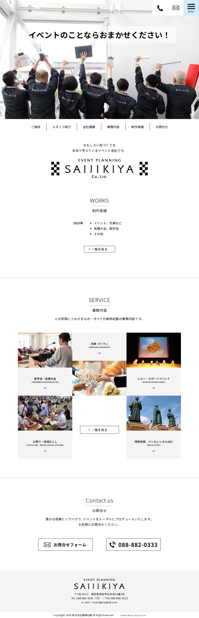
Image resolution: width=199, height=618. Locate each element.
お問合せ (162, 126)
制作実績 (137, 126)
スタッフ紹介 (61, 126)
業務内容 (113, 126)
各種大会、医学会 (106, 228)
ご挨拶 (35, 126)
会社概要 (89, 126)
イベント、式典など (108, 223)
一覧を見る (99, 249)
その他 (98, 233)
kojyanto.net (140, 615)
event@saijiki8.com (104, 602)
